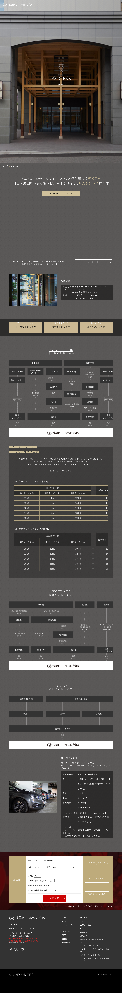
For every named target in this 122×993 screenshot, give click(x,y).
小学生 (30, 876)
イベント (66, 921)
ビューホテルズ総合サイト (103, 975)
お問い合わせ (86, 925)
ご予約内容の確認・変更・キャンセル (98, 906)
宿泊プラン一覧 (73, 906)
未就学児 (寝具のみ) (35, 885)
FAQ (82, 929)
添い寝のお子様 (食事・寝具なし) (39, 890)
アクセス (84, 921)
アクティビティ (68, 926)
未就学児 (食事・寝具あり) (37, 881)
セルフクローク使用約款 (90, 955)
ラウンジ (66, 931)
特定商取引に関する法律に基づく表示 (94, 941)
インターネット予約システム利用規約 (94, 950)
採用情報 (83, 932)
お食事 (65, 939)
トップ (65, 918)
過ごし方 (84, 918)
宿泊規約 (83, 936)
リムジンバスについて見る (61, 193)
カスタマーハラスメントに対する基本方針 (94, 960)
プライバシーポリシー (89, 945)
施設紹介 (66, 942)
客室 (64, 935)
